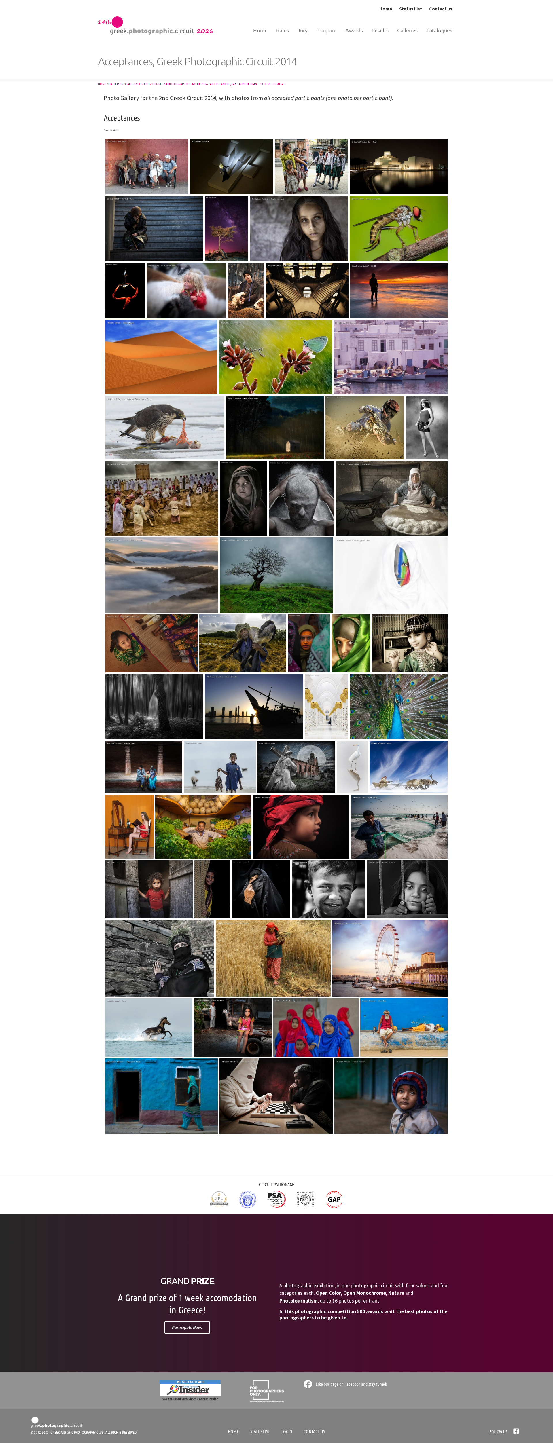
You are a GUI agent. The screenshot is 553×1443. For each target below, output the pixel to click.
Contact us (440, 9)
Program (326, 30)
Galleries (407, 30)
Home (385, 9)
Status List (410, 9)
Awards (354, 30)
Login (286, 1431)
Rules (282, 30)
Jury (303, 30)
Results (380, 30)
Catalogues (439, 30)
